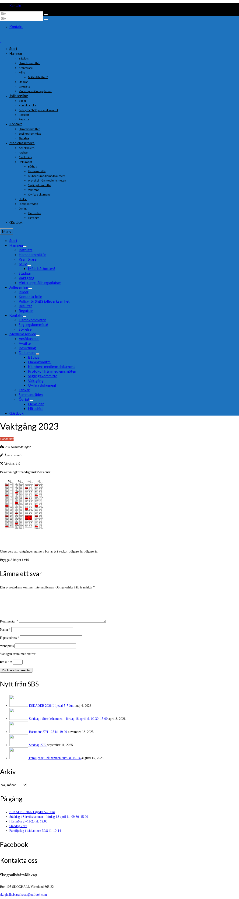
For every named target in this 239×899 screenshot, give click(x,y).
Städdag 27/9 (38, 745)
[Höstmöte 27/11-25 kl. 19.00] (19, 732)
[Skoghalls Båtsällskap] (119, 38)
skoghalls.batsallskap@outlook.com (23, 894)
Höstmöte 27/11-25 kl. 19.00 (48, 732)
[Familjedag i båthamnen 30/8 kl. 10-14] (19, 758)
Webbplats (7, 646)
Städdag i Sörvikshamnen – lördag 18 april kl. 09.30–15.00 (69, 719)
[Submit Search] (46, 14)
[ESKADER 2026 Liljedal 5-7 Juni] (19, 705)
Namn (5, 629)
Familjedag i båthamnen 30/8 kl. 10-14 (55, 758)
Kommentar (9, 621)
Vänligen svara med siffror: (18, 654)
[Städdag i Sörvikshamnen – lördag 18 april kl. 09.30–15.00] (19, 719)
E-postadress (9, 638)
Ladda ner (7, 439)
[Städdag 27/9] (19, 745)
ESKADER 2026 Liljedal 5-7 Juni (52, 705)
